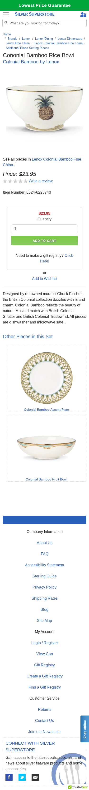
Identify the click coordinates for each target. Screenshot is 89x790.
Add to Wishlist (44, 279)
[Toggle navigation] (6, 14)
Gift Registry (44, 665)
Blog (44, 609)
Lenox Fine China (18, 43)
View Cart (44, 654)
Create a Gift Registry (45, 676)
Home (7, 34)
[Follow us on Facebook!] (9, 777)
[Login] (83, 15)
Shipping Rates (45, 598)
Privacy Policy (44, 587)
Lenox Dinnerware (70, 38)
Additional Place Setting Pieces (27, 48)
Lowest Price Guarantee (45, 5)
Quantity (44, 219)
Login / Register (44, 643)
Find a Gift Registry (44, 687)
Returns (44, 709)
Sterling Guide (45, 576)
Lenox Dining (44, 38)
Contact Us (44, 721)
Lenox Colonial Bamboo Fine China (58, 43)
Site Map (44, 621)
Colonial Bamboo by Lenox (31, 61)
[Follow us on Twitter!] (22, 777)
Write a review (41, 181)
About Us (44, 543)
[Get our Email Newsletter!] (35, 777)
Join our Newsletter (44, 732)
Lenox (26, 38)
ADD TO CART (44, 241)
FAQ (44, 554)
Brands (12, 38)
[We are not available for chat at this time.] (84, 729)
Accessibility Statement (44, 565)
